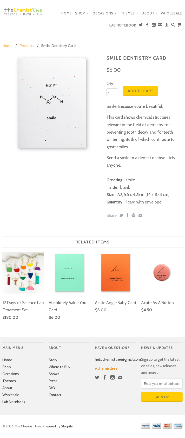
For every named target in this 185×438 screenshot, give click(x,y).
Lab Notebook (122, 25)
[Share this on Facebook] (126, 215)
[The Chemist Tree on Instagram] (154, 26)
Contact (55, 395)
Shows (54, 374)
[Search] (173, 26)
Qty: (110, 83)
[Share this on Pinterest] (132, 215)
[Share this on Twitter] (120, 215)
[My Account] (167, 26)
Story (53, 360)
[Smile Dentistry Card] (52, 103)
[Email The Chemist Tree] (160, 26)
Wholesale (171, 13)
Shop (81, 13)
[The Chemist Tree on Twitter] (141, 26)
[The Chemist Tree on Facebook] (147, 26)
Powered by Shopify (58, 426)
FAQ (52, 388)
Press (53, 381)
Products (27, 45)
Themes (129, 13)
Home (66, 13)
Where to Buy (59, 367)
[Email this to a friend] (139, 215)
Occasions (104, 13)
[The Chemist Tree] (23, 10)
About (150, 13)
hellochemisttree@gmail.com (118, 359)
